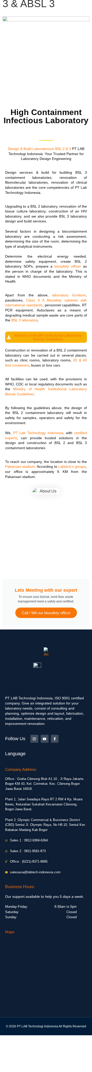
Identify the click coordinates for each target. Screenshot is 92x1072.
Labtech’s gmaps (72, 466)
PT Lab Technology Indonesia (38, 433)
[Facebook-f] (55, 739)
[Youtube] (45, 739)
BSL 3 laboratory (24, 320)
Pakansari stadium (20, 466)
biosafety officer (67, 266)
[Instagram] (34, 739)
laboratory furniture (69, 295)
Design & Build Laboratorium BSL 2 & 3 (39, 149)
